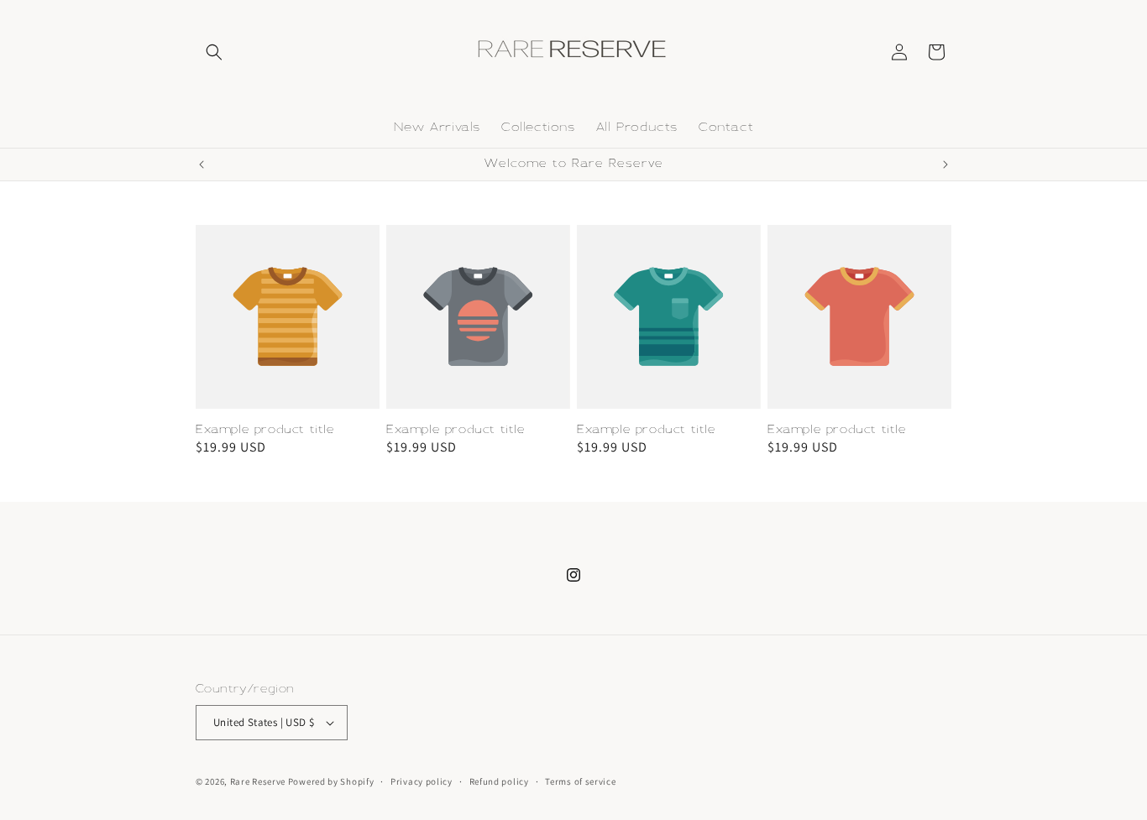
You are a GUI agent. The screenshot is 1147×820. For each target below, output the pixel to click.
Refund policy (499, 781)
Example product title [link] (265, 429)
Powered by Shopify (331, 781)
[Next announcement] (945, 164)
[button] (214, 52)
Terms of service (580, 781)
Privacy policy (421, 781)
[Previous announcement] (201, 164)
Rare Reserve (257, 781)
